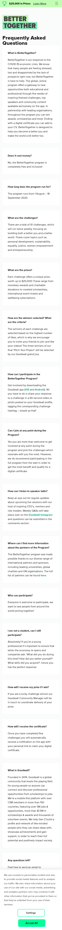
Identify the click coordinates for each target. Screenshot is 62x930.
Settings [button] (31, 913)
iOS (27, 389)
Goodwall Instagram (41, 515)
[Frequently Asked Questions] (19, 28)
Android (39, 389)
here (43, 575)
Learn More (39, 3)
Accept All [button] (32, 923)
